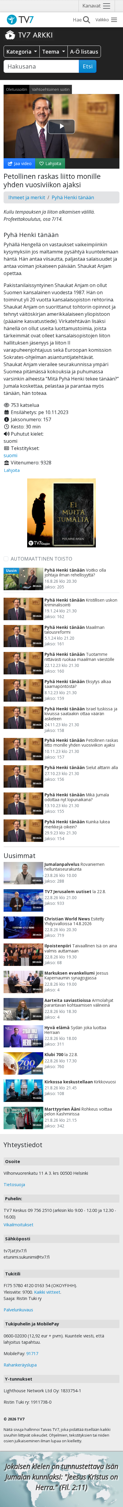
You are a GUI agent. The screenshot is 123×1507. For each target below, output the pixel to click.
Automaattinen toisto (41, 558)
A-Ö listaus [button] (84, 51)
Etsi (88, 66)
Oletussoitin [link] (16, 89)
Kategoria (19, 51)
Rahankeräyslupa (20, 1365)
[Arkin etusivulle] (29, 34)
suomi (10, 455)
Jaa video (22, 163)
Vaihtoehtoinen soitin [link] (51, 89)
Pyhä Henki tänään (73, 197)
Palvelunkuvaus (18, 1310)
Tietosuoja (14, 1184)
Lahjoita (52, 163)
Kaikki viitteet (47, 1292)
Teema (51, 51)
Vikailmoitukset (18, 1224)
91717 (32, 1353)
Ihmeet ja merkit (26, 197)
